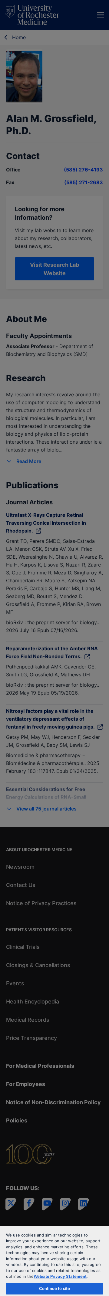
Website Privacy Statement (60, 1276)
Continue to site (54, 1288)
